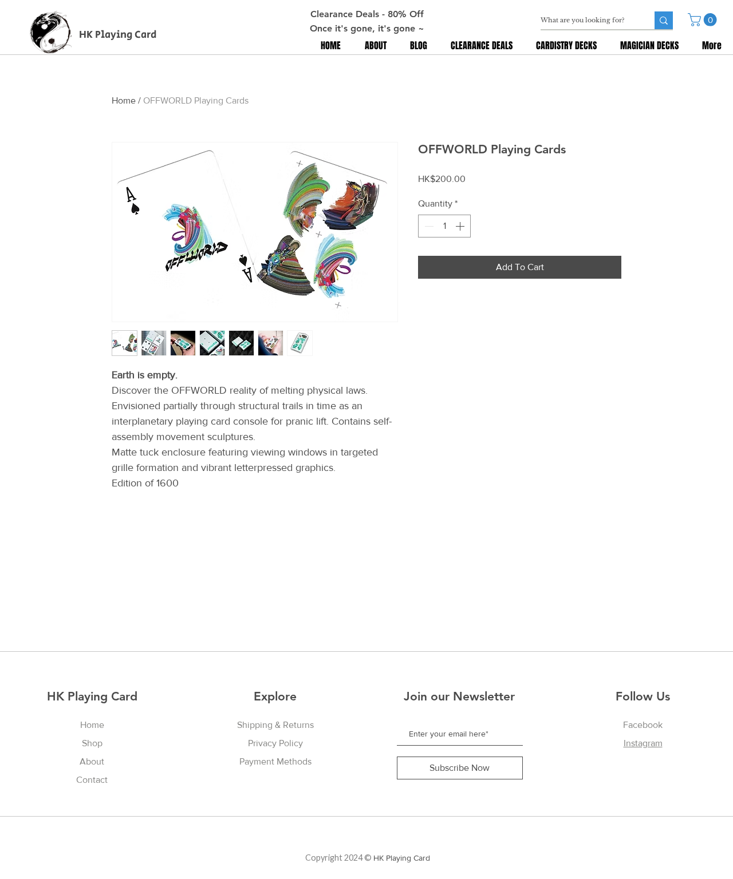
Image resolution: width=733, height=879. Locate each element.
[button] (704, 19)
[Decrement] (428, 226)
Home (124, 100)
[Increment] (461, 226)
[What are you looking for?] (664, 20)
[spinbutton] (444, 226)
